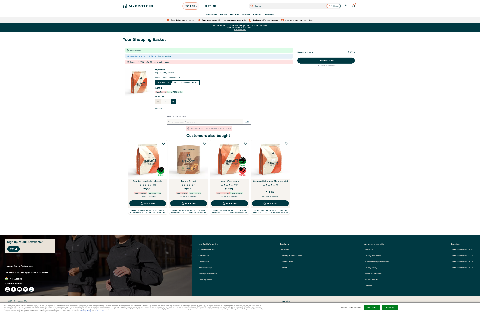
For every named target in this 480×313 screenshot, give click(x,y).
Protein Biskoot (188, 181)
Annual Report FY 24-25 (463, 268)
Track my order (205, 280)
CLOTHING (210, 6)
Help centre (203, 262)
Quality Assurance (373, 256)
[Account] (346, 6)
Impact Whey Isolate (230, 181)
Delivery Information (207, 274)
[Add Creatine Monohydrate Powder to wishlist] (163, 143)
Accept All (390, 307)
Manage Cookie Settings (351, 307)
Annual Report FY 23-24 (463, 262)
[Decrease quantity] (158, 101)
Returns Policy (205, 268)
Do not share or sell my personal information (27, 273)
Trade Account (371, 280)
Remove (158, 108)
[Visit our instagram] (7, 289)
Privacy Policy (371, 268)
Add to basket (164, 56)
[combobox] (295, 6)
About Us (369, 250)
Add (247, 122)
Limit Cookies (372, 307)
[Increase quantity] (173, 101)
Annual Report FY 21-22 (462, 250)
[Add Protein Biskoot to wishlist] (204, 143)
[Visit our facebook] (13, 289)
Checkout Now (326, 60)
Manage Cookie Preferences (19, 266)
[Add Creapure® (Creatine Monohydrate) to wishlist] (286, 143)
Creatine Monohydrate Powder (148, 181)
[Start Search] (252, 6)
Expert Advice (287, 262)
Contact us (203, 256)
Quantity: (160, 96)
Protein (223, 15)
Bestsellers (211, 15)
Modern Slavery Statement (377, 262)
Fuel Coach (335, 6)
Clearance (269, 15)
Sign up (14, 249)
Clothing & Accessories (291, 256)
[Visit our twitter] (25, 289)
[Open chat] (31, 289)
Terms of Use (99, 311)
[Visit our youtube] (19, 289)
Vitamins (246, 15)
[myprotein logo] (138, 6)
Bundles (257, 15)
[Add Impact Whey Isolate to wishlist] (245, 143)
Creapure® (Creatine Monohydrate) (270, 181)
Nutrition (234, 15)
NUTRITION (191, 6)
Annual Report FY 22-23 (462, 256)
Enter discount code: (177, 116)
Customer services (207, 250)
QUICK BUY (149, 203)
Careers (368, 286)
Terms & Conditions (373, 274)
